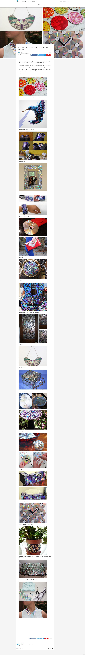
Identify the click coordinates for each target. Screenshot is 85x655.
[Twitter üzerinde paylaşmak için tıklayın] (40, 55)
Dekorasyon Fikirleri (19, 43)
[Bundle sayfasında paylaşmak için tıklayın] (50, 55)
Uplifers (22, 52)
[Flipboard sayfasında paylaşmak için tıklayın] (49, 55)
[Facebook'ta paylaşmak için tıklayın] (34, 55)
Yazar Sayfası (50, 648)
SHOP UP (33, 1)
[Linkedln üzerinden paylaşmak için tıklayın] (45, 55)
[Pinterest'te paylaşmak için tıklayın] (47, 55)
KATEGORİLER (24, 1)
